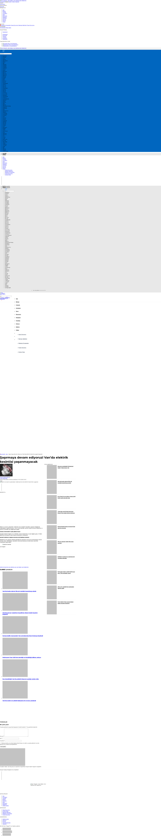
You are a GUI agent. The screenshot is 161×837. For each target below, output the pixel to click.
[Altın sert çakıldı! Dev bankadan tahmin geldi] (52, 599)
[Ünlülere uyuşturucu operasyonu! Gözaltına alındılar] (52, 568)
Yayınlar (2, 6)
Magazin (5, 17)
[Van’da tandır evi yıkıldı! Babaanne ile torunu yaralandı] (23, 690)
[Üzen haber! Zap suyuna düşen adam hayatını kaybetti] (52, 614)
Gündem (5, 13)
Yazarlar (17, 1)
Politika (4, 18)
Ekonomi (5, 15)
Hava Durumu (14, 25)
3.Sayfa (4, 12)
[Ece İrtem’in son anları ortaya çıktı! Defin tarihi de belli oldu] (52, 508)
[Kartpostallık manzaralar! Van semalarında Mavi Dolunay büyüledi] (23, 625)
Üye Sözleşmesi (6, 822)
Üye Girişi (2, 4)
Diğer (4, 21)
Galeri (10, 1)
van (15, 567)
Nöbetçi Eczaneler (6, 25)
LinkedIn (5, 38)
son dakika (11, 567)
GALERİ (6, 186)
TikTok (4, 36)
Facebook (5, 32)
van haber (19, 567)
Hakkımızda (6, 819)
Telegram (5, 39)
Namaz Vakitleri (23, 25)
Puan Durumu (30, 25)
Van (3, 10)
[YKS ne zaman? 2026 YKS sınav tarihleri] (52, 553)
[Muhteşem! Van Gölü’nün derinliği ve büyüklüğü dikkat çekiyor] (23, 647)
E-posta (2, 740)
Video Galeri (6, 805)
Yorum (2, 736)
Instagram (5, 34)
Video (13, 1)
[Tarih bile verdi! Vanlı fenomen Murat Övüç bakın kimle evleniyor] (52, 523)
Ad (1, 738)
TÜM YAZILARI (3, 478)
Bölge (4, 11)
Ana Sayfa (2, 1)
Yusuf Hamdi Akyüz (5, 477)
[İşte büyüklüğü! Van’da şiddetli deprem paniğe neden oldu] (23, 668)
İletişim (4, 820)
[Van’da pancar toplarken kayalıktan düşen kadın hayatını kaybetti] (23, 602)
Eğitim (4, 20)
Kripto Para (8, 174)
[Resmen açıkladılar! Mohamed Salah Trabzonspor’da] (52, 478)
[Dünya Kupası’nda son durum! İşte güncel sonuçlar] (52, 538)
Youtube (5, 35)
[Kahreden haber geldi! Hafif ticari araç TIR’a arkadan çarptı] (52, 584)
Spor (4, 14)
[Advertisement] (4, 339)
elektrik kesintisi (4, 567)
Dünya (4, 19)
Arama (6, 1)
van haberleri (25, 567)
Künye (4, 821)
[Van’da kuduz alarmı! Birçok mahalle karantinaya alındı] (23, 580)
